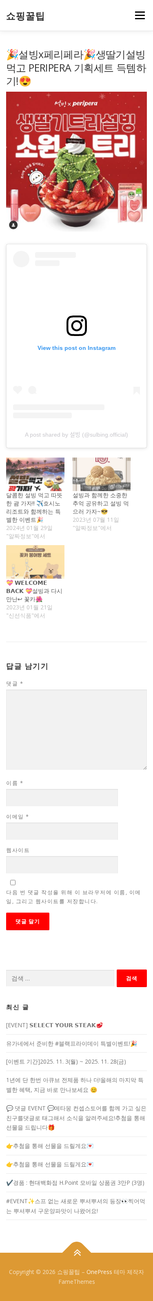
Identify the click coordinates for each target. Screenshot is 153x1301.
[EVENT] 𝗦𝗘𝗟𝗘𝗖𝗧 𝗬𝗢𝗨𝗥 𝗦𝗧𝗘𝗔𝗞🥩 (54, 1025)
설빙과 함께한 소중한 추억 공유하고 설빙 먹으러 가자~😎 (101, 503)
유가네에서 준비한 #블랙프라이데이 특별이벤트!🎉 (71, 1043)
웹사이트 (18, 850)
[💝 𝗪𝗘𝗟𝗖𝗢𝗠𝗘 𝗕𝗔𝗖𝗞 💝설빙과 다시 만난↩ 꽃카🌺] (35, 561)
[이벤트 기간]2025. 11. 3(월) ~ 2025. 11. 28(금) (66, 1061)
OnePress (99, 1272)
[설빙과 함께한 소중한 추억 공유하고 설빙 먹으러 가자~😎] (102, 474)
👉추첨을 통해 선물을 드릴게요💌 (49, 1146)
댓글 (14, 683)
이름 (14, 783)
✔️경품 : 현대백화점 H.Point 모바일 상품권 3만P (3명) (75, 1182)
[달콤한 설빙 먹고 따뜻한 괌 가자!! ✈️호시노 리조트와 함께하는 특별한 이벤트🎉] (35, 474)
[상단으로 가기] (76, 1252)
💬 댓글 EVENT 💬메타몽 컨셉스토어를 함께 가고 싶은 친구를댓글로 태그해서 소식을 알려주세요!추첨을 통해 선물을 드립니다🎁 (76, 1118)
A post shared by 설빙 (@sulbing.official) (76, 434)
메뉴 (137, 15)
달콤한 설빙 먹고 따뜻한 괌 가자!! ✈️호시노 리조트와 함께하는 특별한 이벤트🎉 (34, 507)
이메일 (17, 816)
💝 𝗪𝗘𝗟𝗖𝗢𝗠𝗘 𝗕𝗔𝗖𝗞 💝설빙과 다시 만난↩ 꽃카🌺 (34, 591)
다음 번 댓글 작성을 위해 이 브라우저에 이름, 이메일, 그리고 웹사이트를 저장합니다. (73, 896)
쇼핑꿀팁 (25, 16)
